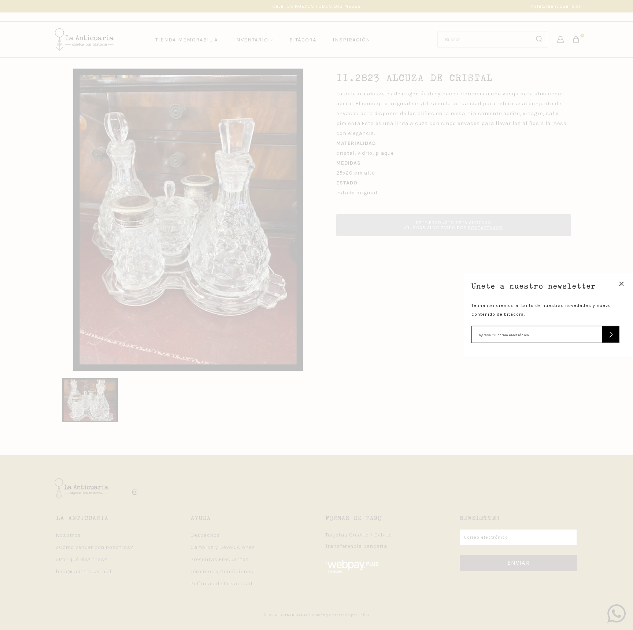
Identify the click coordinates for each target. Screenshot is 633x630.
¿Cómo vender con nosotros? (94, 547)
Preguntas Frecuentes (219, 559)
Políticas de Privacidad (221, 583)
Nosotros (68, 535)
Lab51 (364, 615)
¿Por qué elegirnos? (81, 559)
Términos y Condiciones (221, 571)
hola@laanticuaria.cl (555, 6)
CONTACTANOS (485, 227)
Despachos (205, 535)
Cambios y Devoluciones (222, 547)
